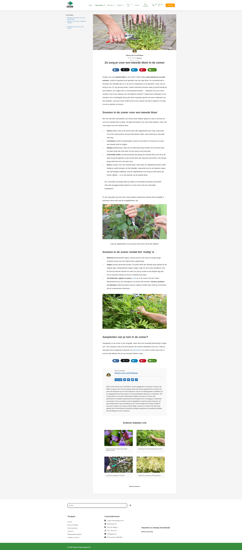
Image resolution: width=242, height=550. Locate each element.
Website (118, 379)
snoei (135, 278)
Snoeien (139, 58)
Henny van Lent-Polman (134, 55)
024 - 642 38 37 (112, 530)
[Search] (130, 505)
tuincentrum (137, 350)
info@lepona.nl (111, 534)
